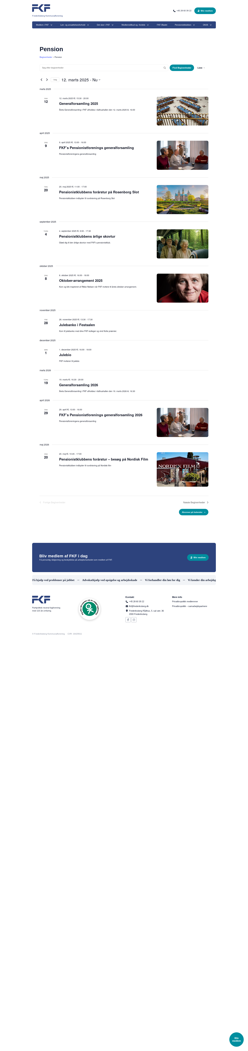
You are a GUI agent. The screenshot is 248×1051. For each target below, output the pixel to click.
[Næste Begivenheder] (47, 79)
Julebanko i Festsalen (77, 324)
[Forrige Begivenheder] (41, 79)
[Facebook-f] (128, 619)
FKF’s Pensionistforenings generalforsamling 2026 (100, 414)
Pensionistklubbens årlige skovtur (87, 236)
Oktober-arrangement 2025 (80, 280)
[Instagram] (133, 619)
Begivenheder (46, 57)
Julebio (65, 354)
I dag (55, 79)
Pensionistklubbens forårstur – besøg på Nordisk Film (103, 459)
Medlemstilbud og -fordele (133, 25)
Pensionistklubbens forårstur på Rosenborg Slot (99, 191)
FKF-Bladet (162, 25)
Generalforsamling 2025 (78, 103)
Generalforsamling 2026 (78, 384)
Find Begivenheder (182, 67)
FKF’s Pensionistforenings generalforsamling (96, 147)
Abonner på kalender (192, 512)
